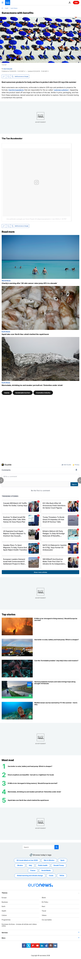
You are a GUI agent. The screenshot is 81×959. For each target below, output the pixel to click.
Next (43, 906)
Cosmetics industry (43, 393)
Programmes (6, 920)
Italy (30, 865)
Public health (42, 865)
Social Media (46, 870)
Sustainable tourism (22, 393)
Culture (4, 915)
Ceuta (51, 875)
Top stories (8, 614)
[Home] (2, 8)
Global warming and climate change (30, 875)
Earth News (14, 8)
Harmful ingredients (16, 90)
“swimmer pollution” (61, 90)
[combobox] (40, 847)
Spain (62, 860)
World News (6, 280)
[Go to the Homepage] (7, 2)
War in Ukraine (49, 860)
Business (5, 902)
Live (76, 2)
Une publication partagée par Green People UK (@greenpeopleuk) (27, 219)
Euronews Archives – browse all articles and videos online (19, 925)
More (3, 938)
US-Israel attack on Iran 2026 (27, 860)
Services (5, 932)
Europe (4, 897)
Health (4, 911)
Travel (44, 911)
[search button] (56, 847)
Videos (44, 915)
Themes (4, 893)
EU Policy (45, 902)
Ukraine (20, 865)
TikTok (61, 875)
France (32, 870)
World (44, 897)
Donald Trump (59, 865)
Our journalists (47, 920)
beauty (6, 393)
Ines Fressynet (7, 68)
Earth (6, 8)
